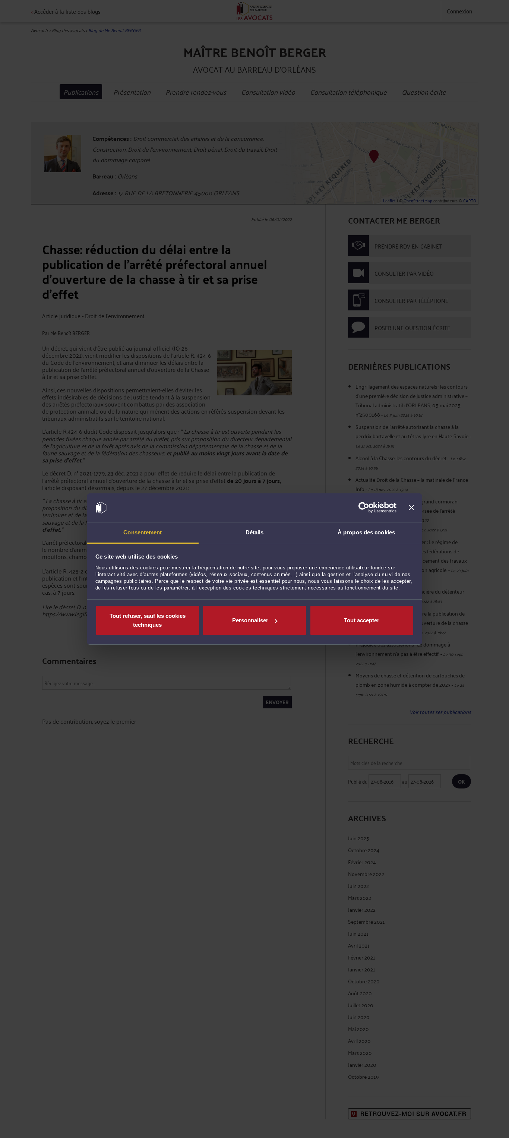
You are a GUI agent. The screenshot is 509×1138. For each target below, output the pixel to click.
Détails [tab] (255, 532)
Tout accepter (361, 620)
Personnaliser (250, 620)
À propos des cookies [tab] (366, 532)
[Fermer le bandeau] (411, 507)
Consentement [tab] (142, 532)
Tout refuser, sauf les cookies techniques (148, 620)
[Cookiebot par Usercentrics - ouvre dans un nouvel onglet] (363, 507)
